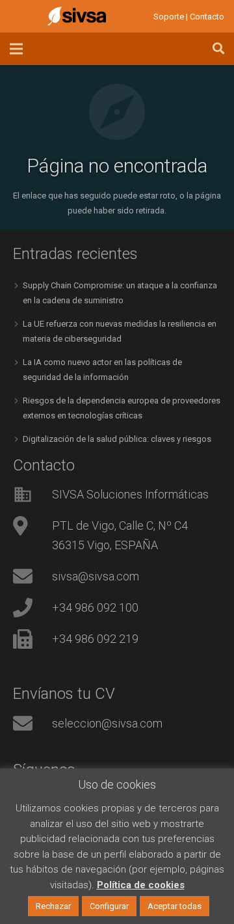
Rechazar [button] (53, 906)
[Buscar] (218, 49)
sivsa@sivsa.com (95, 576)
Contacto (207, 16)
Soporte (168, 16)
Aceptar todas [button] (175, 906)
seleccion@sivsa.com (107, 723)
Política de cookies (141, 885)
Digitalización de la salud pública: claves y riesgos (117, 439)
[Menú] (16, 49)
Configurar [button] (109, 906)
